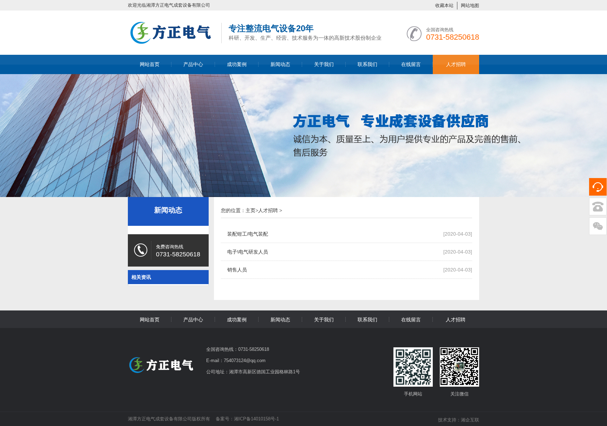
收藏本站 (444, 5)
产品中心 (193, 64)
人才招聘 (456, 64)
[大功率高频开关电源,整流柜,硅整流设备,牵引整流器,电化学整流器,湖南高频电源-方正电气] (171, 43)
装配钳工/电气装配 (247, 234)
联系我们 (367, 64)
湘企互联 (470, 419)
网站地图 (470, 5)
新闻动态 (280, 64)
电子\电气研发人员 (247, 252)
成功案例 (237, 64)
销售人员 (237, 270)
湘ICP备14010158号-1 (256, 418)
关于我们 (324, 64)
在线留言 (411, 64)
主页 (250, 210)
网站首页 (149, 64)
